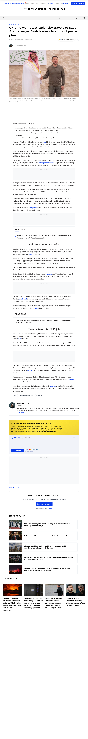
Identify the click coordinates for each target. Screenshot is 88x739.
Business (19, 18)
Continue (17, 450)
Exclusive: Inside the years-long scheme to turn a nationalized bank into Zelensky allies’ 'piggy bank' (33, 603)
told (19, 339)
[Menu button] (3, 18)
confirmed (23, 299)
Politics (12, 18)
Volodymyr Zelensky (26, 395)
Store (51, 3)
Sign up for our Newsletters (14, 3)
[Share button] (77, 39)
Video (44, 18)
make (37, 308)
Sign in (50, 508)
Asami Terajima (21, 45)
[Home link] (44, 9)
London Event (59, 3)
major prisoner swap (46, 163)
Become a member (44, 504)
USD (73, 437)
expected (33, 207)
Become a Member (78, 3)
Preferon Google (67, 39)
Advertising (43, 3)
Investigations (59, 18)
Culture (50, 18)
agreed (29, 370)
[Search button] (84, 18)
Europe (32, 18)
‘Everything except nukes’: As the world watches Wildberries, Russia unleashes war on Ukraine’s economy (12, 604)
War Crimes (69, 18)
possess (53, 386)
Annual (27, 437)
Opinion (38, 18)
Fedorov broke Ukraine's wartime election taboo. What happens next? (75, 601)
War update (14, 24)
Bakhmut (39, 395)
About (27, 3)
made (44, 142)
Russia (26, 18)
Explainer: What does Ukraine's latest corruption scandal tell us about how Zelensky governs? (54, 603)
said (30, 254)
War (7, 18)
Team (32, 3)
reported (49, 274)
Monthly (17, 437)
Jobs (36, 3)
